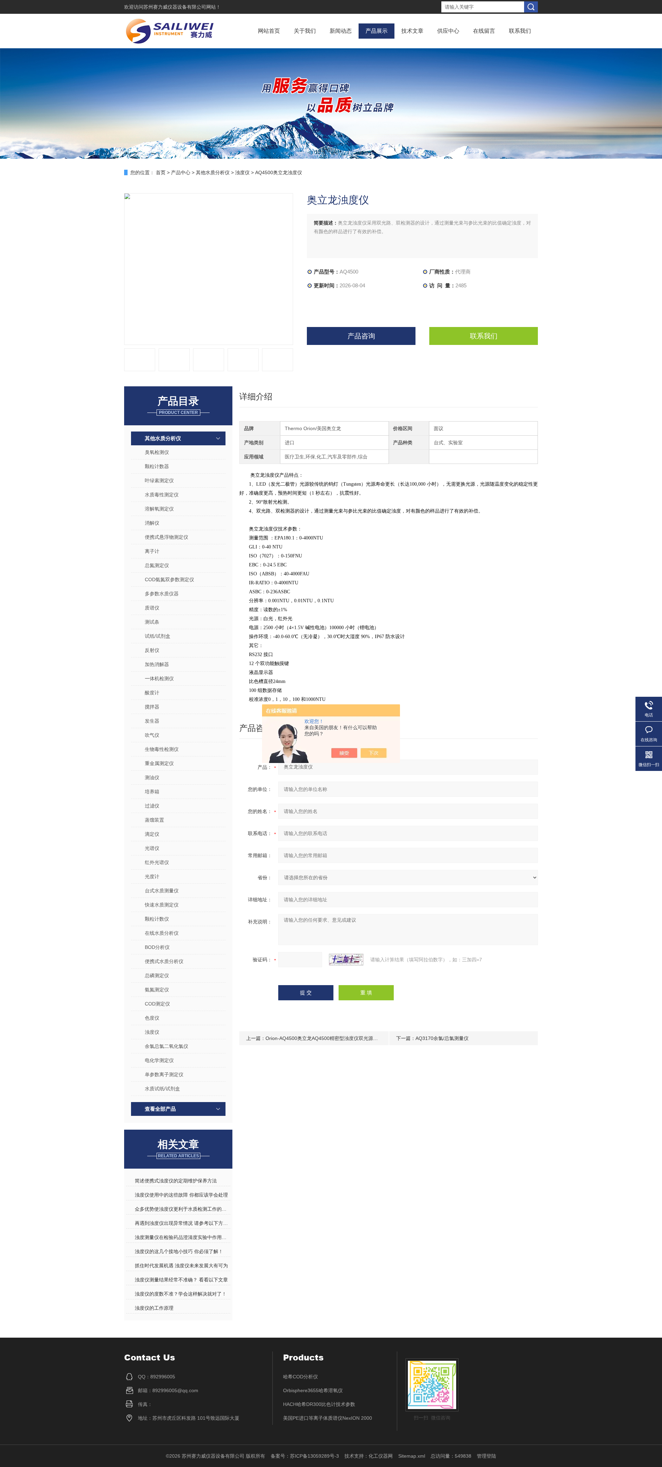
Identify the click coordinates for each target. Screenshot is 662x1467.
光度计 (152, 876)
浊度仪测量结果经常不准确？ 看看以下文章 (181, 1279)
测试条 (152, 622)
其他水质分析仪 (213, 172)
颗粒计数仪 (157, 919)
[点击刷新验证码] (346, 959)
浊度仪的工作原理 (154, 1308)
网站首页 (269, 31)
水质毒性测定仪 (162, 494)
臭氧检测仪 (157, 452)
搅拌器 (152, 707)
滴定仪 (152, 834)
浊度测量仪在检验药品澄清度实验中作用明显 (182, 1237)
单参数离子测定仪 (164, 1074)
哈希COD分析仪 (300, 1376)
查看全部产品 (160, 1109)
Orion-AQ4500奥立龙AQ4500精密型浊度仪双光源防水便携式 (331, 1038)
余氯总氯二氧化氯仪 (166, 1046)
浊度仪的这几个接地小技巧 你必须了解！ (179, 1251)
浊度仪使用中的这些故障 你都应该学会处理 (181, 1195)
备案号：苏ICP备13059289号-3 (305, 1456)
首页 (161, 172)
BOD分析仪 (157, 947)
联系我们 (520, 31)
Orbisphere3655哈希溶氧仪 (313, 1390)
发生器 (152, 721)
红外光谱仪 (157, 862)
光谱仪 (152, 848)
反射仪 (152, 650)
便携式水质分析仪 (164, 961)
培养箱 (152, 791)
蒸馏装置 (154, 820)
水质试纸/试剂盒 (162, 1088)
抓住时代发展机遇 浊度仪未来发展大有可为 (181, 1265)
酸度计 (152, 692)
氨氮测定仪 (157, 989)
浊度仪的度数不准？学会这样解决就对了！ (181, 1294)
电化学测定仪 (159, 1060)
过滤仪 (152, 806)
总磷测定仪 (157, 975)
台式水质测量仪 (162, 890)
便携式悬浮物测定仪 (166, 537)
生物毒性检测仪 (162, 749)
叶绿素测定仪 (159, 480)
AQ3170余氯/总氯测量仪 (442, 1038)
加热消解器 (157, 664)
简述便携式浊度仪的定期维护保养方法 (176, 1180)
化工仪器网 (381, 1456)
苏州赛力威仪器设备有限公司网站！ (182, 7)
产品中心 (180, 172)
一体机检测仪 (159, 678)
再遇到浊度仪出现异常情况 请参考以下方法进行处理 (182, 1223)
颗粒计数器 (157, 466)
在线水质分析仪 (162, 933)
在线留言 (484, 31)
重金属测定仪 (159, 763)
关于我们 (305, 31)
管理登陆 (486, 1456)
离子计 (152, 551)
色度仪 (152, 1018)
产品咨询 (361, 336)
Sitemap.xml (411, 1456)
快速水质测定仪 (162, 905)
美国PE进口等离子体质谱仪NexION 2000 (327, 1418)
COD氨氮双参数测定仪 (169, 579)
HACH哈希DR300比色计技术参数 (319, 1404)
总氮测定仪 (157, 565)
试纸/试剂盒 (157, 636)
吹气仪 (152, 735)
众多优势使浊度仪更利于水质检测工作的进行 (182, 1209)
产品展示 (376, 31)
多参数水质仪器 (162, 593)
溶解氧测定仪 (159, 509)
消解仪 (152, 523)
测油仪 (152, 777)
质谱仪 (152, 608)
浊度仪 (242, 172)
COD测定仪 (157, 1004)
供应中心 (448, 31)
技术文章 (412, 31)
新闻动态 (341, 31)
